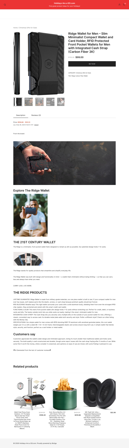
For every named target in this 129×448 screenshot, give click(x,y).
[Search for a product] (5, 4)
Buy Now (92, 64)
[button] (61, 35)
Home (15, 28)
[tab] (20, 115)
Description (20, 115)
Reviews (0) (36, 115)
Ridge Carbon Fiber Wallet (80, 76)
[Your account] (119, 4)
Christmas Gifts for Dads (28, 28)
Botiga (54, 443)
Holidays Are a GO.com (64, 3)
